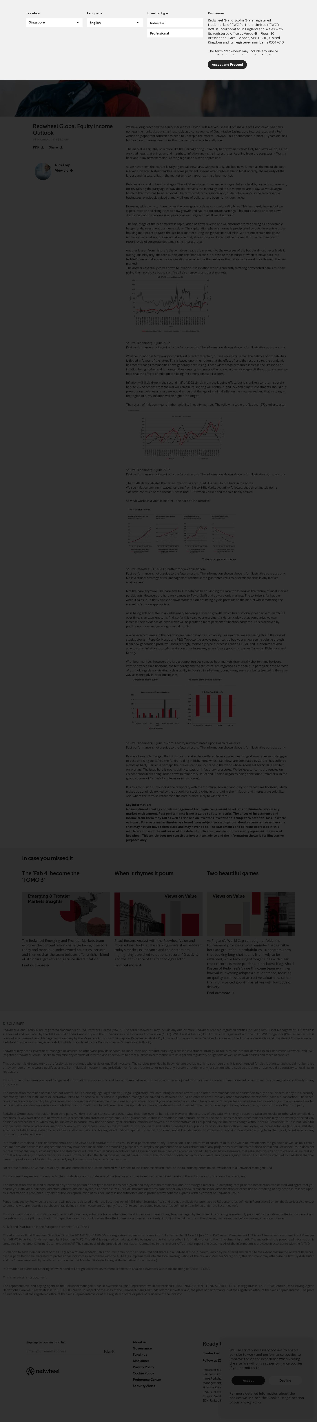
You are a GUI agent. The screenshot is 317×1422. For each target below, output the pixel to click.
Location (33, 13)
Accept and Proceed (227, 64)
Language (94, 13)
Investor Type (157, 13)
